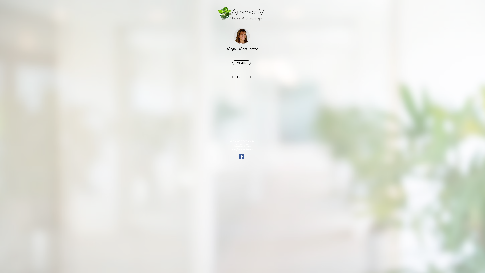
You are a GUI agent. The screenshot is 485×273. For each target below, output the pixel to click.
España (247, 146)
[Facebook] (241, 156)
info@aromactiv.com (242, 149)
